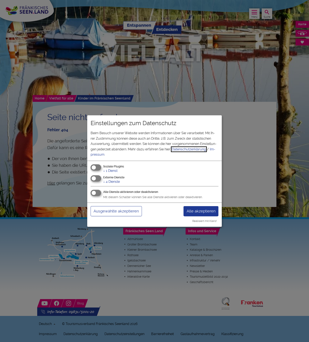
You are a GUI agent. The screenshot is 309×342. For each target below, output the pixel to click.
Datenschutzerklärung (189, 149)
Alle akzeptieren (201, 211)
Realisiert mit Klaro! (204, 221)
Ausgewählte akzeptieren (116, 211)
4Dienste (111, 182)
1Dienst (110, 171)
